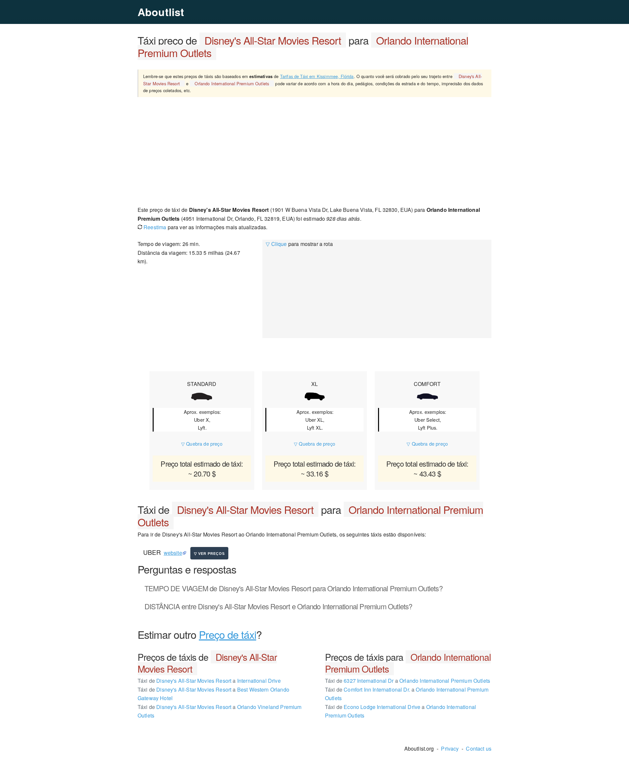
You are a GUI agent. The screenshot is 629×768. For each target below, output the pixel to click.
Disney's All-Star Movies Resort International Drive (209, 680)
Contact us (478, 748)
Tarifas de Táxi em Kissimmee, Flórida (317, 76)
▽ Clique (276, 244)
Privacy (450, 748)
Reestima (154, 227)
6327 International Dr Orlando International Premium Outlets (407, 680)
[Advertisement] (314, 151)
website (173, 552)
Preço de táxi (227, 634)
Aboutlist (161, 11)
